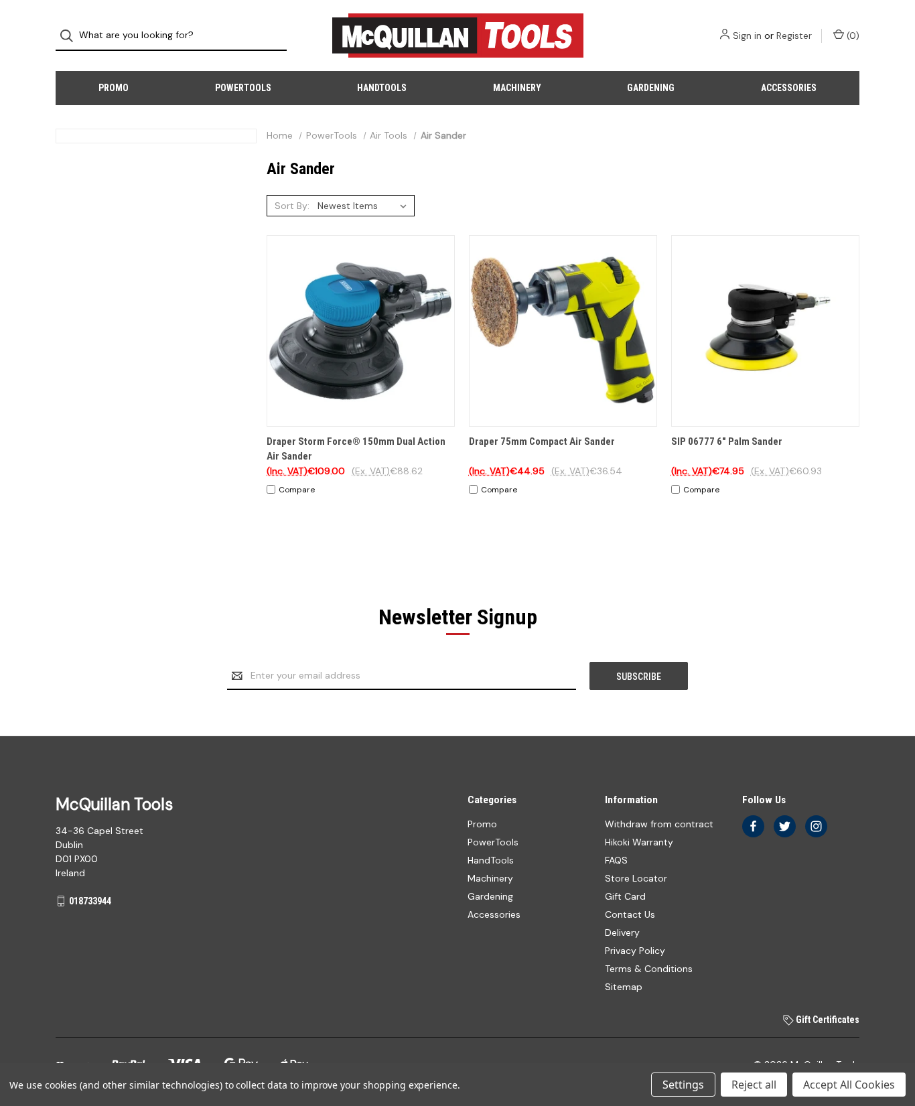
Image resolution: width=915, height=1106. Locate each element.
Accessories (789, 87)
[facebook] (753, 826)
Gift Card (625, 896)
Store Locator (636, 878)
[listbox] (364, 206)
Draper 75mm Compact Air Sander (542, 441)
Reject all (753, 1084)
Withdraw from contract (659, 824)
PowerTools (243, 87)
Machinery (517, 87)
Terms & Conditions (649, 969)
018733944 (90, 901)
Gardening (651, 87)
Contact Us (630, 914)
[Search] (71, 36)
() (851, 35)
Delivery (622, 932)
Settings (683, 1084)
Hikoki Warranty (639, 842)
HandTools (382, 87)
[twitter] (784, 826)
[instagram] (816, 826)
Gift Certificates (826, 1019)
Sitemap (623, 987)
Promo (113, 87)
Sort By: (292, 206)
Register (794, 35)
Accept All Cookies (849, 1084)
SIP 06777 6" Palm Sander (726, 441)
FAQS (616, 860)
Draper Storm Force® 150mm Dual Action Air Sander (356, 449)
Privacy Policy (635, 951)
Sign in (747, 35)
